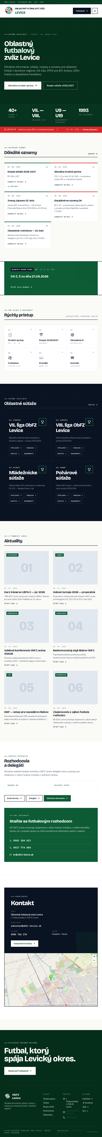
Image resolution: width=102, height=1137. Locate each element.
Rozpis (14, 454)
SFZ (84, 1111)
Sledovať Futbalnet (18, 1071)
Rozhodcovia (13, 798)
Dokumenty (29, 454)
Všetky (91, 405)
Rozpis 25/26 (48, 1107)
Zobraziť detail (16, 182)
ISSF (84, 1107)
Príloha (14, 186)
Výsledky (15, 448)
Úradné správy (49, 1099)
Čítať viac (9, 603)
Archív (91, 154)
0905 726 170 (92, 2)
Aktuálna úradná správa (21, 85)
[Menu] (95, 11)
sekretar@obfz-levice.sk (69, 2)
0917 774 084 (22, 847)
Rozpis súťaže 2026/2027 (60, 85)
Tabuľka (30, 448)
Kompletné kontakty (23, 943)
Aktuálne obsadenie (56, 798)
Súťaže (46, 1103)
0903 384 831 (22, 840)
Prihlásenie (92, 1132)
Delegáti (33, 798)
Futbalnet (80, 11)
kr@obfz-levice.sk (23, 854)
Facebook (89, 1103)
